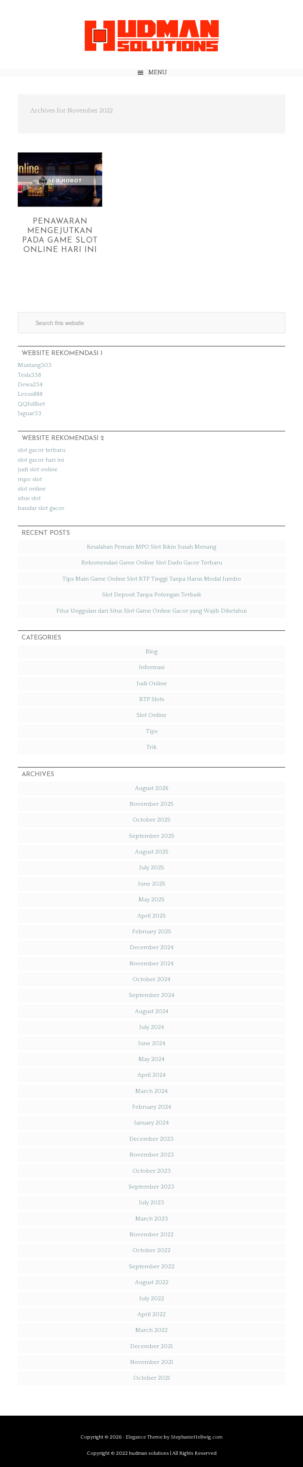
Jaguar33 (29, 413)
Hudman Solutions (151, 34)
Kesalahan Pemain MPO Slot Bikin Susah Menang (151, 547)
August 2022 (151, 1282)
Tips (151, 731)
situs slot (29, 498)
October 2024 (151, 979)
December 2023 (151, 1139)
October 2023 (152, 1171)
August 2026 (151, 788)
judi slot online (38, 469)
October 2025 (151, 819)
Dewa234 (30, 384)
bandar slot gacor (41, 508)
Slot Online (151, 715)
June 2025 (151, 883)
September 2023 (151, 1186)
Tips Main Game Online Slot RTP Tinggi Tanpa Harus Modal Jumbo (151, 579)
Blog (151, 651)
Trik (151, 747)
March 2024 (151, 1091)
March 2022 (151, 1330)
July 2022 (151, 1298)
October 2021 (151, 1378)
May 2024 (151, 1059)
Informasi (152, 667)
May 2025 (151, 899)
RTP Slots (151, 699)
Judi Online (152, 683)
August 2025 (151, 851)
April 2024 (151, 1075)
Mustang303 (35, 365)
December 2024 (152, 947)
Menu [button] (157, 72)
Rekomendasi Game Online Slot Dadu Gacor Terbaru (151, 562)
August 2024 (151, 1011)
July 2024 (151, 1027)
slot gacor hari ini (41, 460)
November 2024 (151, 963)
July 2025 (151, 867)
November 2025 (151, 804)
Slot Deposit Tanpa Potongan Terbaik (151, 594)
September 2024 (151, 995)
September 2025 (151, 836)
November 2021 (151, 1362)
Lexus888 (30, 394)
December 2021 (151, 1346)
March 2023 (151, 1218)
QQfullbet (31, 404)
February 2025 (151, 931)
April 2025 (151, 915)
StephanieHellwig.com (197, 1437)
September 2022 (151, 1266)
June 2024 (151, 1043)
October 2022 (151, 1250)
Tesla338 (29, 375)
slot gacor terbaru (41, 450)
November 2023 (151, 1154)
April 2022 (151, 1314)
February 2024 (151, 1107)
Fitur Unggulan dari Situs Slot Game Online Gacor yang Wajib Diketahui (151, 610)
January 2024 (151, 1122)
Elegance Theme (144, 1437)
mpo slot (30, 479)
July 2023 (151, 1202)
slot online (32, 488)
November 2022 (151, 1234)
